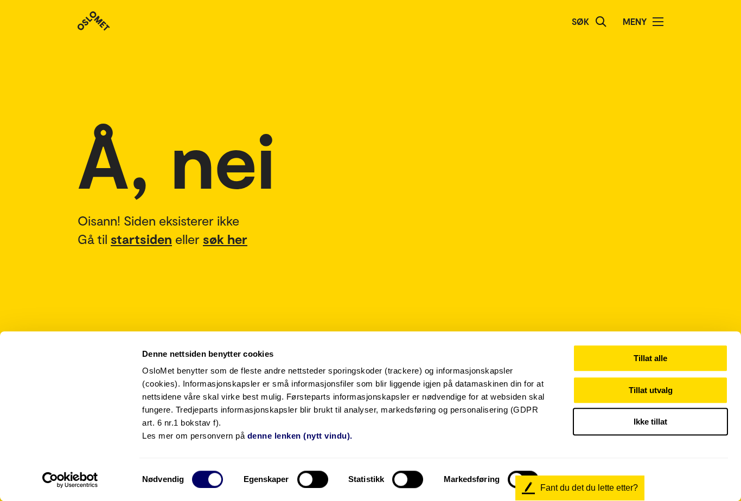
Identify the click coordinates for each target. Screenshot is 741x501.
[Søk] (601, 21)
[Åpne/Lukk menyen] (658, 21)
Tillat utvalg (651, 390)
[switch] (312, 479)
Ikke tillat (650, 421)
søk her (225, 239)
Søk (580, 21)
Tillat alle (650, 358)
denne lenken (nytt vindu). (300, 435)
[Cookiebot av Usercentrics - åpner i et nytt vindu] (70, 480)
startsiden (141, 239)
